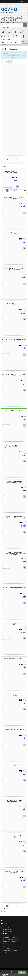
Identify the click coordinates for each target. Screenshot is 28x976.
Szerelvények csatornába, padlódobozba (14, 136)
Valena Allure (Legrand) (11, 129)
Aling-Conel (8, 95)
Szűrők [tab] (10, 61)
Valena (8, 118)
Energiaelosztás (7, 72)
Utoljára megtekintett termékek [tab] (9, 159)
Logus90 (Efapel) (10, 102)
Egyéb (4, 69)
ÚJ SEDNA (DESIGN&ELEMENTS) (13, 115)
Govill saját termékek (8, 74)
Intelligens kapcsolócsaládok (11, 90)
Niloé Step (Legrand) (11, 107)
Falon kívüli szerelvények (10, 87)
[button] (11, 183)
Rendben (22, 972)
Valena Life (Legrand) (11, 131)
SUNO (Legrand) (10, 112)
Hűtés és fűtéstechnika (9, 79)
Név (18, 193)
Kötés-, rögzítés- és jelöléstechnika (12, 143)
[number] (7, 186)
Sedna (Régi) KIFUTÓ (11, 110)
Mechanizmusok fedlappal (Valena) (16, 123)
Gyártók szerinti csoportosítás (10, 77)
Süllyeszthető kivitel (10, 92)
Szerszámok (6, 146)
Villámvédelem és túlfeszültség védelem (13, 154)
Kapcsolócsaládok (9, 84)
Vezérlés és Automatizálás (10, 148)
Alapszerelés (6, 64)
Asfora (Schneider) (10, 97)
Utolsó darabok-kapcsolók (10, 139)
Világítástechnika (7, 151)
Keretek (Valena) (11, 120)
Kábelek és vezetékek (8, 82)
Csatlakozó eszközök (8, 67)
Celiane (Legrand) (10, 100)
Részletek (11, 171)
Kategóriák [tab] (4, 61)
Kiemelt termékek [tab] (5, 166)
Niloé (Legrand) (9, 105)
